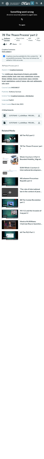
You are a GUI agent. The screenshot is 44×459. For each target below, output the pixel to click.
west (18, 76)
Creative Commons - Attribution (22, 96)
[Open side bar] (3, 3)
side (28, 81)
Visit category (7, 51)
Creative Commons (16, 70)
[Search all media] (37, 3)
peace (30, 79)
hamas (24, 81)
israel (4, 81)
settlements (38, 81)
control (18, 81)
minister (35, 79)
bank (14, 76)
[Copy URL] (22, 19)
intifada (9, 79)
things (4, 79)
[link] (32, 3)
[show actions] (20, 44)
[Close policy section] (40, 56)
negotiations (10, 81)
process (36, 76)
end (31, 81)
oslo (3, 83)
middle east (9, 74)
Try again (22, 25)
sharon (15, 79)
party (7, 83)
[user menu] (41, 3)
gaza (22, 76)
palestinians (29, 76)
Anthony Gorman (7, 39)
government (22, 79)
